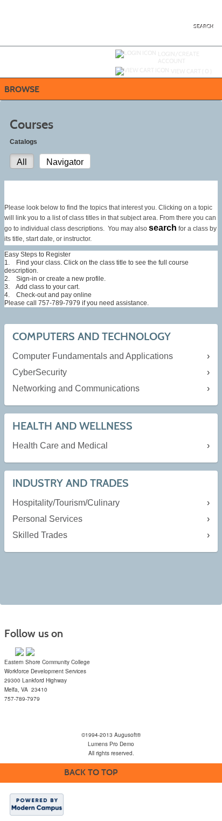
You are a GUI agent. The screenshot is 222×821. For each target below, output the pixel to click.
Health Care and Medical (60, 445)
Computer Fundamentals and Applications (92, 356)
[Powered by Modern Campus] (37, 804)
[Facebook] (19, 651)
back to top (90, 772)
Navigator (65, 162)
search (204, 27)
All (22, 162)
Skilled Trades (39, 535)
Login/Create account (178, 57)
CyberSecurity (39, 372)
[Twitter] (30, 651)
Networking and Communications (76, 388)
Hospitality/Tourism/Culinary (66, 502)
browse (21, 89)
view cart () (191, 71)
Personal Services (47, 518)
